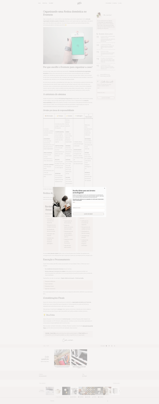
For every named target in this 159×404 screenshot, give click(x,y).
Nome (74, 202)
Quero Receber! (88, 213)
